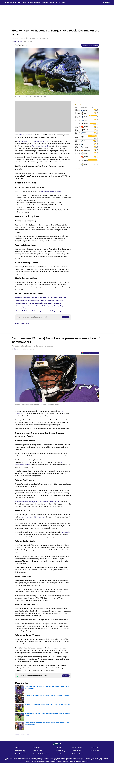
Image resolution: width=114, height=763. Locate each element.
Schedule (37, 2)
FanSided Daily (20, 751)
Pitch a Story (37, 751)
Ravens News (25, 323)
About (17, 747)
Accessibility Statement (41, 754)
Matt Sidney (18, 41)
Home (17, 323)
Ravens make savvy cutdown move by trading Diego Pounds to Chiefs (41, 297)
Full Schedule (79, 169)
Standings (45, 2)
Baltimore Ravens (24, 135)
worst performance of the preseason (32, 517)
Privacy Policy (60, 751)
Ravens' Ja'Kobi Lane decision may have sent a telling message (39, 311)
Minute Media (13, 758)
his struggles (66, 532)
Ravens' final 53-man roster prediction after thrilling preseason (38, 303)
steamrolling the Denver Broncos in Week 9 (33, 141)
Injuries (58, 2)
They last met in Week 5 (40, 146)
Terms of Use (76, 751)
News (24, 2)
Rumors (30, 2)
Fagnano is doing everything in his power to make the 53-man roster (37, 501)
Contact (58, 747)
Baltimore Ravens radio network (51, 191)
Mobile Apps (94, 747)
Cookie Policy (94, 751)
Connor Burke (19, 349)
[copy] (25, 45)
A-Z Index (59, 754)
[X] (103, 2)
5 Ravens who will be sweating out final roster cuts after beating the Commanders (40, 307)
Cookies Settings (77, 754)
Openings (36, 747)
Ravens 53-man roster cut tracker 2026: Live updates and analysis (39, 300)
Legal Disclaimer (20, 754)
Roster (52, 2)
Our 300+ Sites (77, 747)
